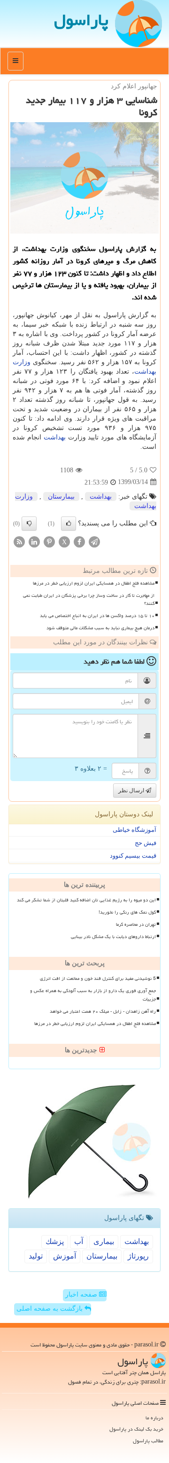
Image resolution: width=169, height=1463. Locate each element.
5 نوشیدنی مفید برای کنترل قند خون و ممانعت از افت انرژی (98, 978)
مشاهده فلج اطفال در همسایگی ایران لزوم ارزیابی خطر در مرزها (93, 583)
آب (78, 1241)
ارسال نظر (132, 790)
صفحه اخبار (82, 1294)
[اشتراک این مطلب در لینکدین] (34, 541)
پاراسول (81, 20)
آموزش (64, 1256)
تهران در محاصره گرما (136, 924)
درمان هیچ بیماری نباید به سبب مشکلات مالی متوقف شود (100, 628)
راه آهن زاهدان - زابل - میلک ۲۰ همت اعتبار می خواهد (103, 1011)
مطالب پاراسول (148, 1441)
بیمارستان (61, 496)
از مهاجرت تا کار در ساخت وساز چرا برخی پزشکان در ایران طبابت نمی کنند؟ (88, 599)
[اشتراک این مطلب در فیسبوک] (79, 541)
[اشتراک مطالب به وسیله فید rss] (19, 541)
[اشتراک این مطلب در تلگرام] (94, 541)
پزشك (55, 1241)
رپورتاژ (138, 1256)
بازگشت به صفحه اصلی (50, 1308)
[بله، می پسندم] (68, 523)
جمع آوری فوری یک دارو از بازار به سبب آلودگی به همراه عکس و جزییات (93, 994)
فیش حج (145, 842)
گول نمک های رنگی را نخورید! (127, 912)
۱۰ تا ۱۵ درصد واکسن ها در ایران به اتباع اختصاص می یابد (97, 615)
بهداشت (55, 437)
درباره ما (154, 1418)
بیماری (103, 1241)
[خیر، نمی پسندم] (29, 523)
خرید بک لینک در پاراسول (136, 1429)
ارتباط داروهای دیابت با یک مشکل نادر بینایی (113, 936)
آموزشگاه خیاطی (134, 829)
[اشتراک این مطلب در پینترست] (49, 541)
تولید (36, 1256)
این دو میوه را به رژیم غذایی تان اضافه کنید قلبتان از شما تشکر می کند (86, 900)
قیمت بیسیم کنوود (133, 855)
